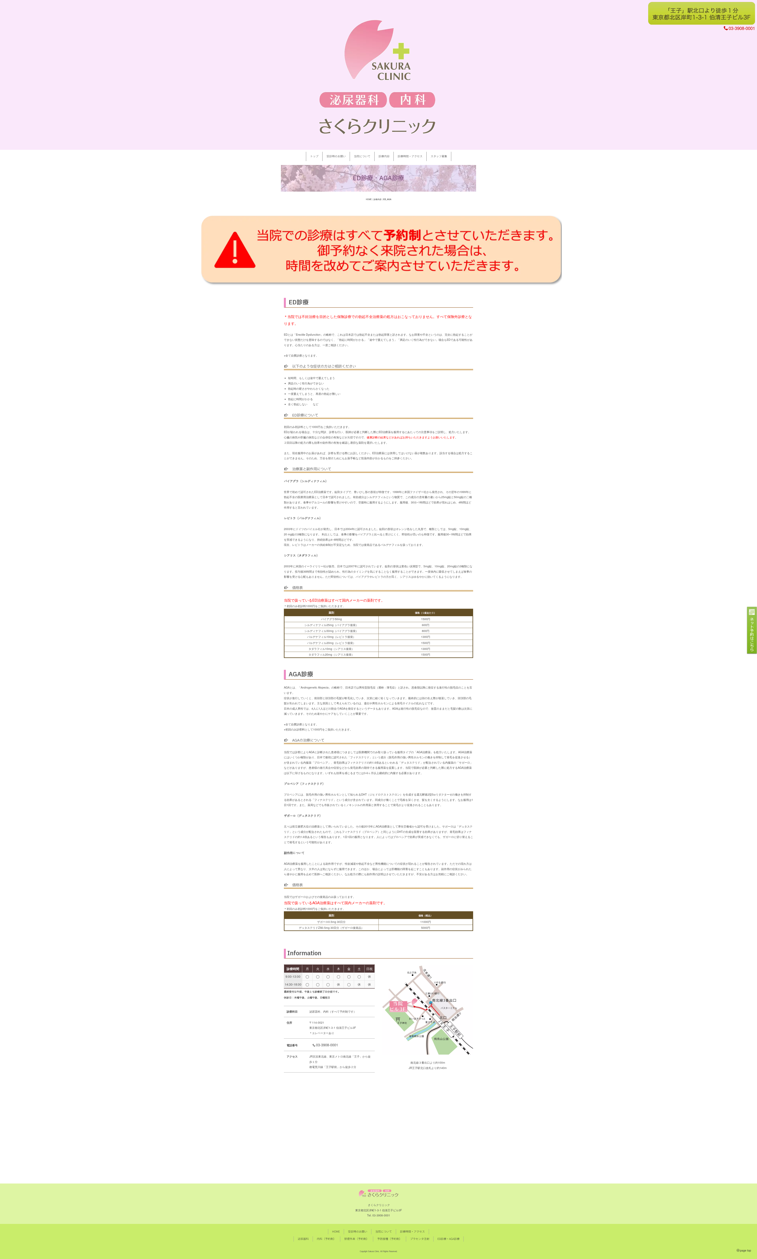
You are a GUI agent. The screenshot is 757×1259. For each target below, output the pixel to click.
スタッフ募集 (439, 156)
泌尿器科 (303, 1239)
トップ (314, 156)
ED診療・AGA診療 (448, 1239)
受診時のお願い (336, 156)
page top (745, 1250)
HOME (369, 199)
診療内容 (384, 156)
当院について (362, 156)
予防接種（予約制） (389, 1239)
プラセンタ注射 (419, 1239)
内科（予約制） (326, 1239)
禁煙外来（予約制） (356, 1239)
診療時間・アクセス (410, 156)
